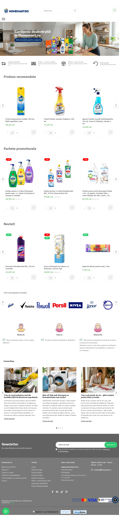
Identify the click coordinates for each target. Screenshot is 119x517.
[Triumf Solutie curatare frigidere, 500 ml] (59, 101)
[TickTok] (62, 491)
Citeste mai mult (9, 419)
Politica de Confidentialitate (11, 475)
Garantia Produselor (37, 478)
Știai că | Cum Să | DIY (9, 467)
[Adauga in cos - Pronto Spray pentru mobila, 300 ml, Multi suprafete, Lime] (34, 132)
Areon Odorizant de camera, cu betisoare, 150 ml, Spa (56, 267)
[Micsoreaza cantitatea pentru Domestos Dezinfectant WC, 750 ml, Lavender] (7, 278)
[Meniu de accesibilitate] (115, 500)
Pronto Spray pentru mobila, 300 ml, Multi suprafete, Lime (20, 120)
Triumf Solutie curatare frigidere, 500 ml (59, 120)
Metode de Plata (36, 470)
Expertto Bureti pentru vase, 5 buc (96, 266)
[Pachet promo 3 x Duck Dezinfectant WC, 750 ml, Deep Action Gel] (59, 173)
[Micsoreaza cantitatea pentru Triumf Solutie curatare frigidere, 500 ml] (46, 133)
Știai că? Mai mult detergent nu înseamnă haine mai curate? (56, 396)
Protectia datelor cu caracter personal (14, 478)
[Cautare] (75, 11)
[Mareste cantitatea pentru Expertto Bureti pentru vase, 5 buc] (94, 278)
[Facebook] (52, 491)
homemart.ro (7, 462)
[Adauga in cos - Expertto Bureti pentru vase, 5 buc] (111, 277)
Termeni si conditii (7, 473)
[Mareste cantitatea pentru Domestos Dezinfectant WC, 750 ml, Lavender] (17, 278)
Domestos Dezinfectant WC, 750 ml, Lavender (20, 267)
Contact (4, 481)
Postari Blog (9, 361)
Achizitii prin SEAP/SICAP (39, 484)
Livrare (33, 467)
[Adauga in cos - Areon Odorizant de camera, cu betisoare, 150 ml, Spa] (72, 277)
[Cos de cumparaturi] (114, 10)
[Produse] (4, 19)
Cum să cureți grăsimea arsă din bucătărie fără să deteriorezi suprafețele (21, 396)
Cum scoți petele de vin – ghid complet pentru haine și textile (97, 396)
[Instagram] (66, 491)
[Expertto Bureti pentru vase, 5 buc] (98, 248)
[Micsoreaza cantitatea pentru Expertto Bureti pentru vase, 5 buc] (84, 278)
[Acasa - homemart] (16, 11)
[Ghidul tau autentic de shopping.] (66, 512)
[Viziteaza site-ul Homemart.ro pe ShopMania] (79, 512)
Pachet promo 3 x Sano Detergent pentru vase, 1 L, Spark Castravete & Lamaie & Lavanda (20, 193)
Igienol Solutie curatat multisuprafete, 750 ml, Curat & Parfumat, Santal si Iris (97, 121)
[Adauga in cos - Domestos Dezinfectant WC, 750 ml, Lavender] (34, 277)
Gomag (12, 502)
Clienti (34, 462)
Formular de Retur (37, 475)
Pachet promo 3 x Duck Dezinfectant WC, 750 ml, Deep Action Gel (58, 192)
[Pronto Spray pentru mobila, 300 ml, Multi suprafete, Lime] (21, 101)
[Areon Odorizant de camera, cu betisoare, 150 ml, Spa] (59, 248)
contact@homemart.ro (102, 470)
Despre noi (5, 470)
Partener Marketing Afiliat (39, 486)
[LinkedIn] (57, 491)
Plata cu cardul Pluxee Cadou (41, 481)
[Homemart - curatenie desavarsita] (59, 39)
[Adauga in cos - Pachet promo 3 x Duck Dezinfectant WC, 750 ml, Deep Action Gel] (72, 208)
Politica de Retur (36, 473)
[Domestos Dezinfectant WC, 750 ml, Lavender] (21, 248)
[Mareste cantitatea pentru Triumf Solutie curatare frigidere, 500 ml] (55, 133)
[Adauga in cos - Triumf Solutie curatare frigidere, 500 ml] (72, 132)
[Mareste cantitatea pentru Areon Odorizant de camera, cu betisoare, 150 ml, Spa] (55, 278)
